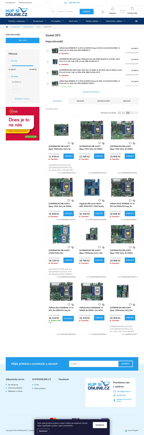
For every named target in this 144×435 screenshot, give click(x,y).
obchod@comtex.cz (124, 391)
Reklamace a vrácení (15, 391)
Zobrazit (69, 156)
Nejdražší (80, 101)
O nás (37, 385)
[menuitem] (18, 21)
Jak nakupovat (10, 3)
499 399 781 (121, 395)
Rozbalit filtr (22, 99)
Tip (14, 93)
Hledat (86, 11)
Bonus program (40, 388)
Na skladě (16, 82)
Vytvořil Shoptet (133, 430)
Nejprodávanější (103, 101)
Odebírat (125, 364)
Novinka (15, 89)
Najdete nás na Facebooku (124, 400)
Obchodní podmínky (25, 3)
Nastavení (43, 431)
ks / (22, 40)
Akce (14, 86)
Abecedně (126, 101)
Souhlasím (100, 425)
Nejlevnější (57, 101)
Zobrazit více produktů (91, 92)
